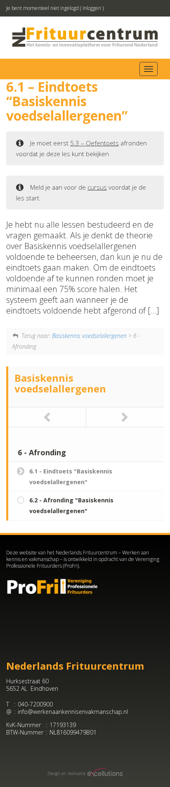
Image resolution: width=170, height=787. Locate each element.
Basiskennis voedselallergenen (89, 336)
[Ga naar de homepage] (85, 37)
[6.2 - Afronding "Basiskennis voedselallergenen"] (125, 417)
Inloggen (92, 8)
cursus (97, 187)
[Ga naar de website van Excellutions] (104, 773)
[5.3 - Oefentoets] (47, 417)
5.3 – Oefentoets (94, 143)
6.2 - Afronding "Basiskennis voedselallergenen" (71, 505)
